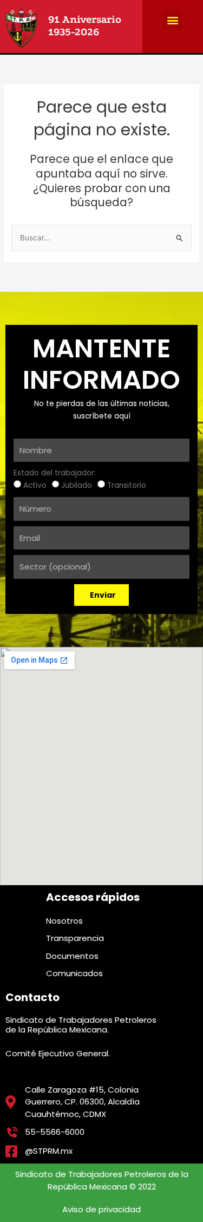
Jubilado (76, 485)
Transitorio (126, 485)
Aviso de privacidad (101, 1209)
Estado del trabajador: (55, 473)
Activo (35, 485)
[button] (172, 20)
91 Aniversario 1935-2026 (84, 26)
